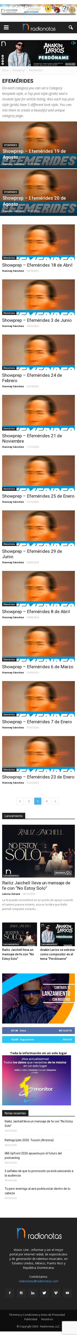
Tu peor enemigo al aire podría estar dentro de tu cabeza (37, 1191)
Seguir (67, 1039)
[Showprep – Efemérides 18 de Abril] (38, 242)
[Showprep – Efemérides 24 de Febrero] (38, 352)
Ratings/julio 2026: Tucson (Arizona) (29, 1140)
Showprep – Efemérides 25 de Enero (38, 496)
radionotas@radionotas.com (38, 1281)
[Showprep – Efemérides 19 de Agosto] (38, 154)
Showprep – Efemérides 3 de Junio (37, 320)
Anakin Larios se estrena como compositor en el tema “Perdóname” (57, 954)
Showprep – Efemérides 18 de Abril (37, 265)
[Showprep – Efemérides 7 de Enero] (38, 698)
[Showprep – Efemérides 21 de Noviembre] (38, 412)
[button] (71, 27)
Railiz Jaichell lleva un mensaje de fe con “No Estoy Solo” (36, 885)
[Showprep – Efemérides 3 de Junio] (38, 297)
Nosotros (47, 1319)
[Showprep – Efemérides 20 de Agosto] (38, 202)
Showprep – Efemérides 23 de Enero (38, 777)
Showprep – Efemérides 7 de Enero (37, 721)
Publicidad (30, 1319)
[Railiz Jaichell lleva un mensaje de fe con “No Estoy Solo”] (38, 851)
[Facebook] (9, 1293)
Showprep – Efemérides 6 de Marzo (37, 666)
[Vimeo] (56, 1293)
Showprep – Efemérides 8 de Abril (36, 611)
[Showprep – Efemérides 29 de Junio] (38, 528)
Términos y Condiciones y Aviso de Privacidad (37, 1315)
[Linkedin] (32, 1293)
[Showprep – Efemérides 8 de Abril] (38, 588)
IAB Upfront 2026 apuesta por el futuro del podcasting (33, 1155)
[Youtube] (67, 1293)
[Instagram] (21, 1293)
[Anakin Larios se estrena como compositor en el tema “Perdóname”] (57, 934)
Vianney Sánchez (13, 164)
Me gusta (65, 1030)
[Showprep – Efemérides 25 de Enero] (38, 473)
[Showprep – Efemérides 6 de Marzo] (38, 643)
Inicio (5, 70)
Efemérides (10, 145)
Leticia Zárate (11, 893)
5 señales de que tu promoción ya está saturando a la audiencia (39, 1173)
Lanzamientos (11, 875)
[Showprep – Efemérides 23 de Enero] (38, 753)
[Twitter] (44, 1293)
